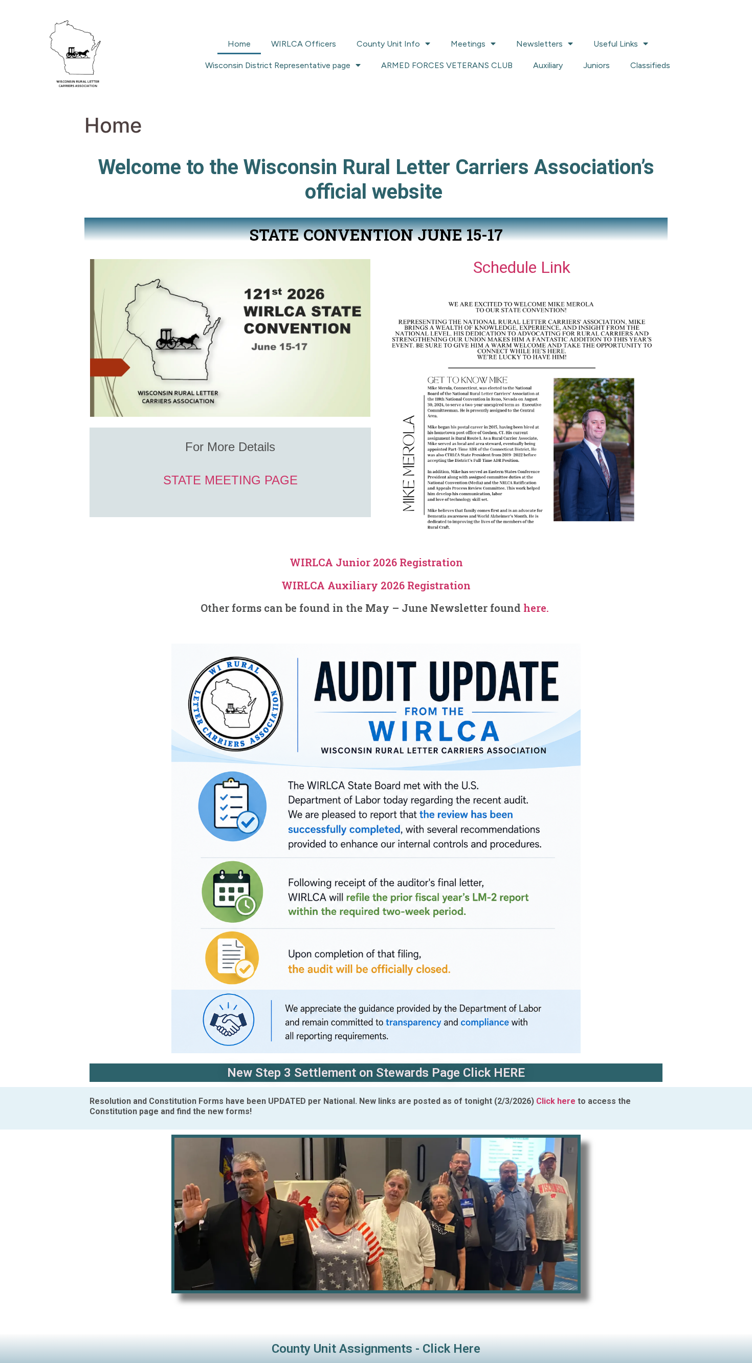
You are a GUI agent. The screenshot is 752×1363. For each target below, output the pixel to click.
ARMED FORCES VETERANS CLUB (447, 65)
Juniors (596, 65)
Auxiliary (548, 65)
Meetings (468, 44)
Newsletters (539, 44)
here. (537, 607)
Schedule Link (521, 267)
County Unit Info (388, 44)
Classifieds (650, 65)
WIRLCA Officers (303, 44)
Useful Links (615, 44)
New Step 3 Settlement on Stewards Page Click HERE (376, 1073)
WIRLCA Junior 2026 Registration (376, 562)
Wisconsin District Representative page (277, 65)
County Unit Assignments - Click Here (376, 1348)
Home (239, 44)
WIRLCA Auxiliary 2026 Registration (376, 585)
